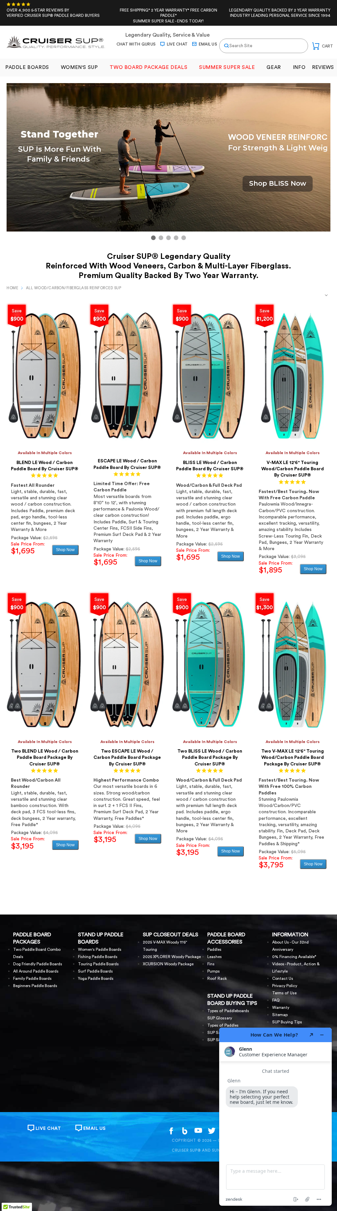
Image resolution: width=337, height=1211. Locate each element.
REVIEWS (323, 67)
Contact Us (282, 978)
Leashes (214, 957)
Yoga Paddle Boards (96, 978)
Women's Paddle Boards (99, 949)
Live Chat (177, 44)
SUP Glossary (219, 1018)
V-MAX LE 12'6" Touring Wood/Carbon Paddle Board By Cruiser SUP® (292, 469)
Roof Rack (217, 978)
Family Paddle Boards (32, 978)
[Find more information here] (275, 1116)
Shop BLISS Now (277, 183)
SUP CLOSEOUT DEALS (170, 934)
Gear (274, 67)
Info (299, 67)
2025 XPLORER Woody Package (172, 957)
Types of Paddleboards (228, 1011)
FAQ (276, 1000)
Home (12, 288)
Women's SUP (79, 67)
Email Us (207, 44)
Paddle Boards (27, 67)
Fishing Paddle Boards (97, 957)
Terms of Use (284, 993)
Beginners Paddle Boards (35, 986)
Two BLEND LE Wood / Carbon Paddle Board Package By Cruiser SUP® (44, 757)
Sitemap (280, 1015)
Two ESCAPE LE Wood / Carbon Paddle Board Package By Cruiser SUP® (127, 757)
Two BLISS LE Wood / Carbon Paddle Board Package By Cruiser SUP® (209, 757)
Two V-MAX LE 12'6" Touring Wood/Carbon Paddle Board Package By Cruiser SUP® (292, 757)
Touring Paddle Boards (98, 964)
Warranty (280, 1007)
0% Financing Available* (294, 957)
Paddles (214, 949)
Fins (211, 964)
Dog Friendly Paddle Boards (37, 964)
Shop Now (65, 549)
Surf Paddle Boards (95, 971)
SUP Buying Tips (287, 1022)
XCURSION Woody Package (168, 964)
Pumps (213, 971)
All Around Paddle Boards (36, 971)
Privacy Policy (284, 986)
